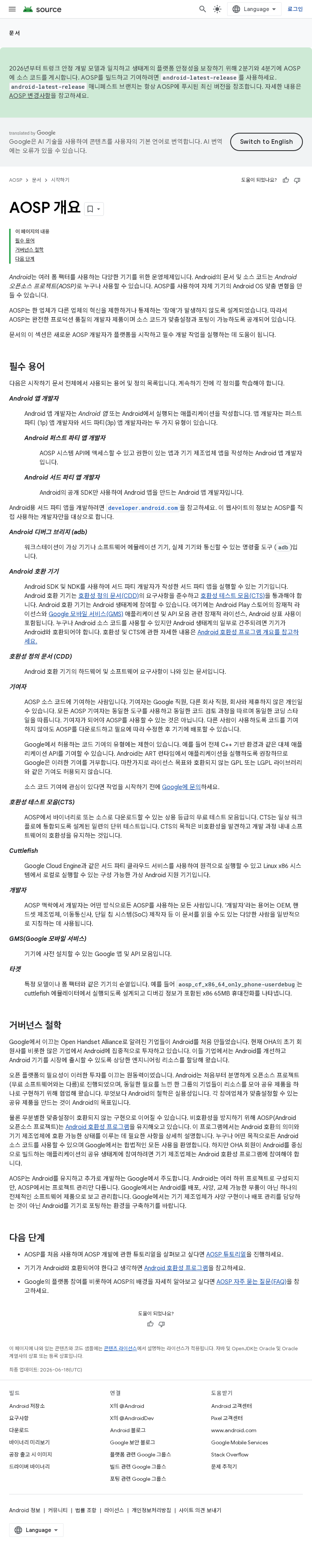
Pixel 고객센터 (227, 1418)
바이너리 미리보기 (29, 1442)
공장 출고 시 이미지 (30, 1454)
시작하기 (60, 180)
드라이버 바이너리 (29, 1466)
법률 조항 (86, 1510)
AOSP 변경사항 (30, 96)
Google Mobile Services (239, 1442)
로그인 (295, 9)
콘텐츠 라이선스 (120, 1348)
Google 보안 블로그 (132, 1442)
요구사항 (19, 1418)
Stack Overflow (229, 1454)
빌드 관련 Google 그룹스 (138, 1466)
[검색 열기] (202, 9)
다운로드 (19, 1430)
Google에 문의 (181, 787)
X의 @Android (127, 1406)
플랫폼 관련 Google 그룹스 (140, 1454)
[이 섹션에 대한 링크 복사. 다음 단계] (52, 1238)
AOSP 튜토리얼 (226, 1254)
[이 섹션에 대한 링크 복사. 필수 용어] (52, 367)
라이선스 (114, 1510)
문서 (14, 33)
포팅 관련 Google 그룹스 (138, 1478)
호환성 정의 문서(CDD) (108, 596)
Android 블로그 (128, 1430)
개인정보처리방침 (151, 1510)
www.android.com (233, 1430)
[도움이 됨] (285, 180)
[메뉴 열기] (12, 9)
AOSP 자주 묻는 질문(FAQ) (251, 1282)
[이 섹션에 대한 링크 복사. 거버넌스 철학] (69, 1026)
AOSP (15, 180)
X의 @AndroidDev (132, 1418)
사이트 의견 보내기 (200, 1510)
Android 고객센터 (231, 1406)
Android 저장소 (27, 1406)
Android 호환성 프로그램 (97, 1127)
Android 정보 (24, 1510)
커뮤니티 (58, 1510)
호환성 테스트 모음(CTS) (233, 596)
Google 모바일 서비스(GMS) (86, 614)
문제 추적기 (224, 1466)
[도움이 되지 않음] (297, 180)
